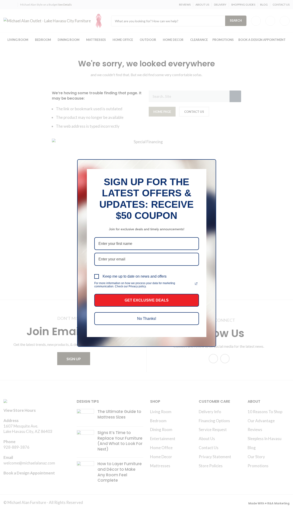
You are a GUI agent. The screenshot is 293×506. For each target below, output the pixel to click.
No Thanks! (146, 319)
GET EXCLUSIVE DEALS (147, 300)
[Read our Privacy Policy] (196, 283)
